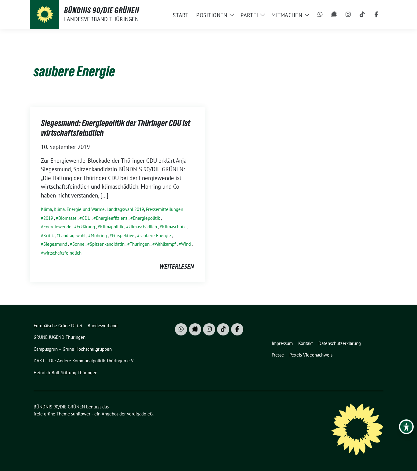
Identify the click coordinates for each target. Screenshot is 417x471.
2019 (48, 218)
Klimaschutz (174, 227)
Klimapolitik (111, 227)
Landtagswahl (72, 235)
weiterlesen (176, 266)
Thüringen (140, 244)
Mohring (99, 235)
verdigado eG (140, 414)
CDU (86, 218)
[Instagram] (348, 15)
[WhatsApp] (320, 15)
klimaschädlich (143, 227)
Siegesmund (55, 244)
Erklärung (86, 227)
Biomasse (67, 218)
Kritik (48, 235)
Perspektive (123, 235)
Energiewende (57, 227)
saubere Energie (155, 235)
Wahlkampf (165, 244)
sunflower (80, 414)
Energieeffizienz (112, 218)
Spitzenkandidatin (107, 244)
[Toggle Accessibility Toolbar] (406, 426)
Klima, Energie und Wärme (79, 209)
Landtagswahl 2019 (125, 209)
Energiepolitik (146, 218)
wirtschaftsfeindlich (62, 253)
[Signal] (334, 15)
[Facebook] (376, 15)
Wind (186, 244)
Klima (46, 209)
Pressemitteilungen (164, 209)
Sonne (78, 244)
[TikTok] (362, 15)
